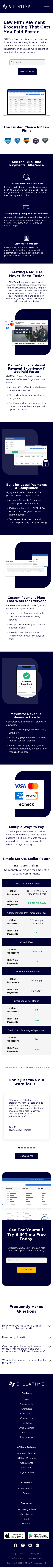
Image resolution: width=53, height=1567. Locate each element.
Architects (26, 1409)
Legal (26, 1399)
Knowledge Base (27, 1509)
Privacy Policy (35, 1554)
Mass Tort (26, 1433)
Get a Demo (26, 1156)
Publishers (26, 1468)
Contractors (26, 1418)
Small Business (26, 1428)
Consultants (26, 1414)
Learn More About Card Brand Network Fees (27, 1068)
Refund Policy (17, 1558)
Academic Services (26, 1453)
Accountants (26, 1404)
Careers (27, 1493)
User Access (26, 1514)
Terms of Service (35, 1558)
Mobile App (26, 1437)
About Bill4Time (26, 1489)
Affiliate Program (26, 1458)
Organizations (26, 1472)
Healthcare (26, 1423)
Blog (26, 1519)
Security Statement (17, 1554)
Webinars (26, 1524)
